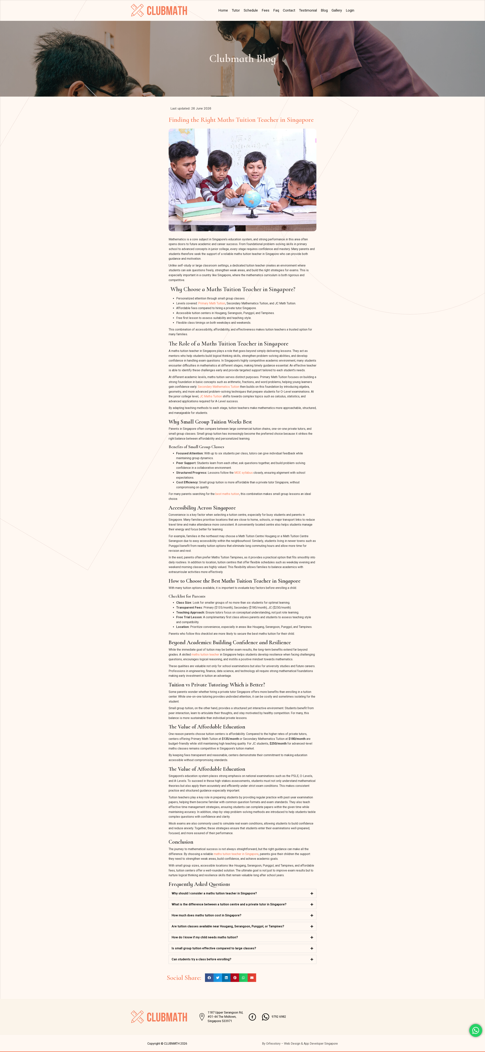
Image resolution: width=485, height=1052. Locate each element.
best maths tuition (227, 494)
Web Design (292, 1043)
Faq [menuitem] (276, 10)
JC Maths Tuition (211, 396)
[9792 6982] (266, 1017)
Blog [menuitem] (324, 10)
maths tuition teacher (205, 654)
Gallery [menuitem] (337, 10)
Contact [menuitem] (289, 10)
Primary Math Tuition (211, 303)
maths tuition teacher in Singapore (236, 854)
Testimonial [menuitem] (308, 10)
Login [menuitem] (350, 10)
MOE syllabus (243, 472)
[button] (209, 977)
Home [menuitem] (223, 10)
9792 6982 (279, 1016)
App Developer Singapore (321, 1043)
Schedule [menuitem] (251, 10)
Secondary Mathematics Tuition (218, 386)
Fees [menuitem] (265, 10)
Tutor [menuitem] (236, 10)
